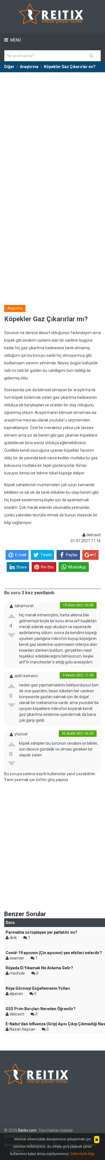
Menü (15, 40)
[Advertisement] (52, 127)
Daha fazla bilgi (82, 1154)
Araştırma (14, 308)
